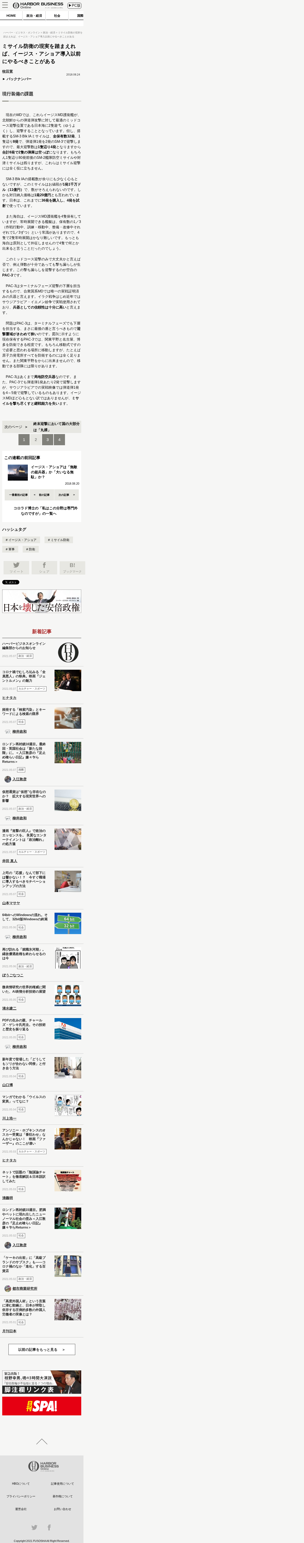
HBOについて (21, 1483)
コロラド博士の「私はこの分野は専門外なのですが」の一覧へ (46, 510)
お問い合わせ (62, 1509)
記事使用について (62, 1483)
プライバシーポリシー (20, 1496)
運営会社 (21, 1509)
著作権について (63, 1496)
